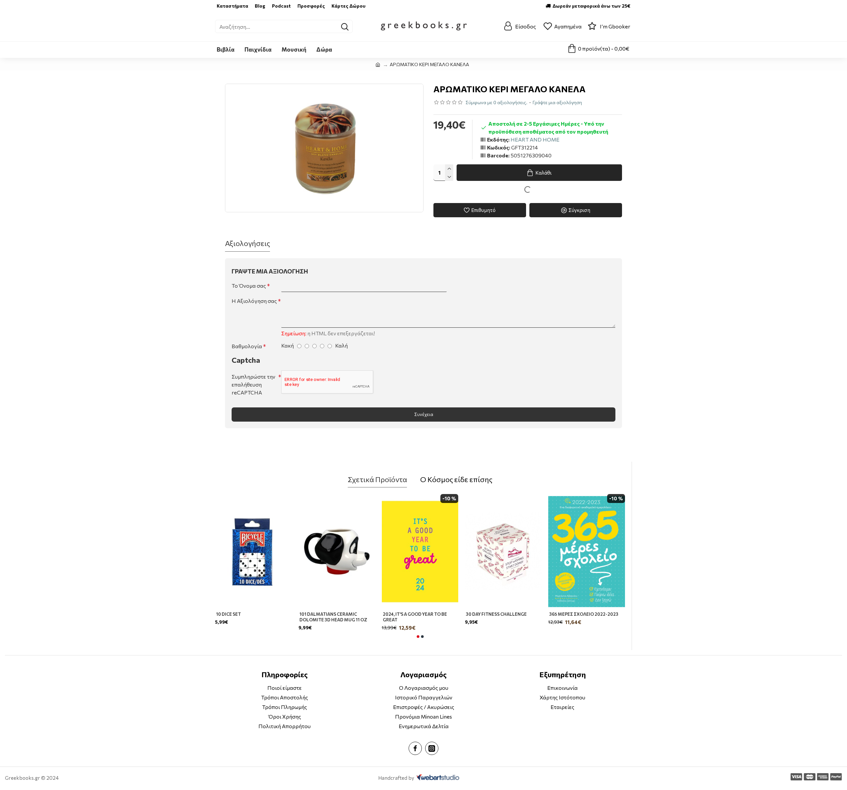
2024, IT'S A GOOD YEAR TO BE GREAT (415, 616)
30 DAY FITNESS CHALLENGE (496, 614)
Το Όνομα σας (249, 285)
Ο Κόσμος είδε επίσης (456, 479)
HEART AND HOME (535, 139)
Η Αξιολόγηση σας (254, 301)
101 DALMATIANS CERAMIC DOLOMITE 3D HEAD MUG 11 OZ (333, 616)
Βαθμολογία (247, 346)
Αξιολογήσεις (247, 243)
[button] (418, 636)
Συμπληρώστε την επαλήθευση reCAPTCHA (253, 384)
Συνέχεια (423, 414)
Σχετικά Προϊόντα (377, 479)
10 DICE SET (228, 614)
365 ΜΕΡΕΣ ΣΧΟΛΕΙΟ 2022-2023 (583, 614)
